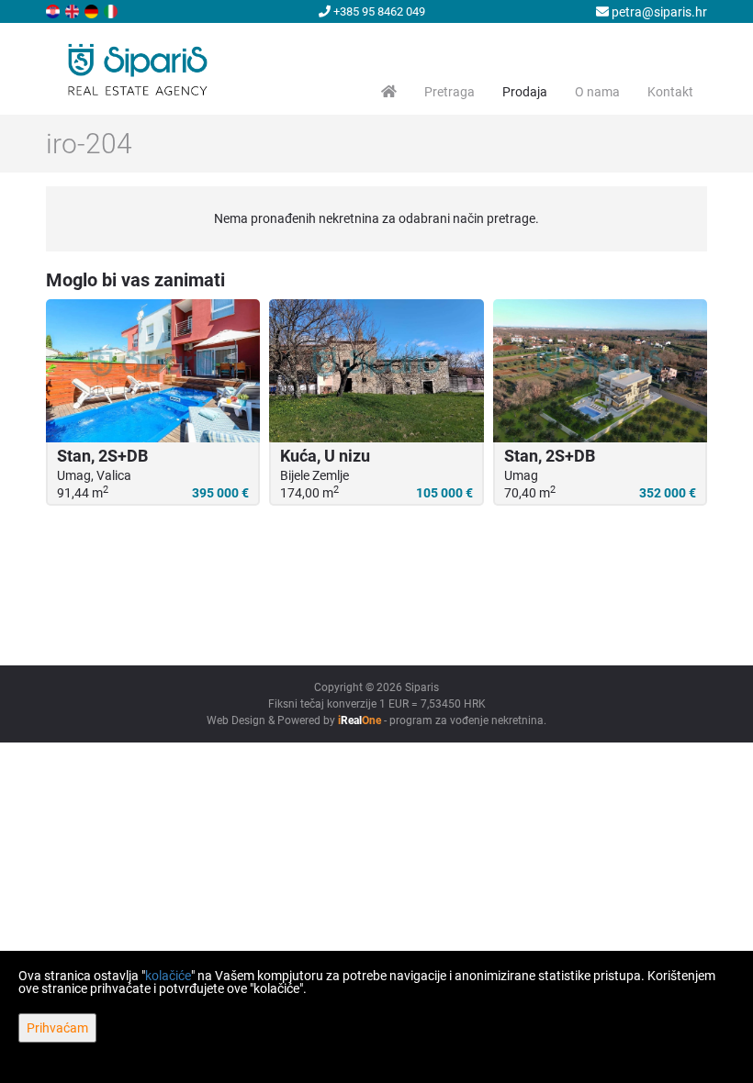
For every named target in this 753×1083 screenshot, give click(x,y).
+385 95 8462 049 (378, 11)
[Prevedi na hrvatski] (54, 10)
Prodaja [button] (524, 91)
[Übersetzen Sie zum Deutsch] (92, 10)
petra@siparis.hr (658, 12)
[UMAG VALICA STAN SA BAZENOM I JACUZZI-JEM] (153, 370)
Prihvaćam (57, 1028)
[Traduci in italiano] (112, 10)
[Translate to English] (73, 10)
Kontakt (670, 91)
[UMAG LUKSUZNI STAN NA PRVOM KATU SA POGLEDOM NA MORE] (600, 370)
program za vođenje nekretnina (466, 720)
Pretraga (449, 91)
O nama (597, 91)
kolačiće (168, 975)
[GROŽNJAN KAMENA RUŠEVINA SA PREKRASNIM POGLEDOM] (376, 370)
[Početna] (388, 92)
